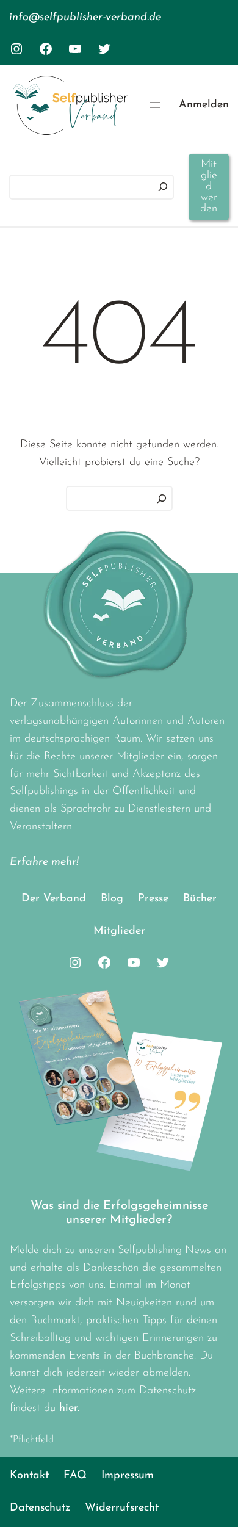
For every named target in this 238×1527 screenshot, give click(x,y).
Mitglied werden (208, 186)
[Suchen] (163, 187)
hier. (69, 1408)
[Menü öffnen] (155, 105)
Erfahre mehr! (44, 862)
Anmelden (204, 104)
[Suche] (161, 498)
